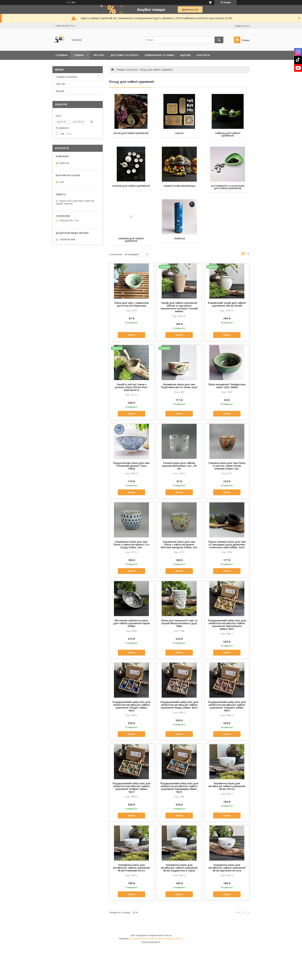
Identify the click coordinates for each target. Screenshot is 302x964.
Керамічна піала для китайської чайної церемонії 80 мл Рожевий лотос (131, 868)
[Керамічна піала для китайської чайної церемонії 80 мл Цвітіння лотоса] (227, 842)
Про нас (98, 55)
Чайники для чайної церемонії (131, 239)
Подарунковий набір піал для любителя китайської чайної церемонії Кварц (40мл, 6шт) (179, 705)
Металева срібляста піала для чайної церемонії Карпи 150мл (131, 623)
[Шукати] (219, 40)
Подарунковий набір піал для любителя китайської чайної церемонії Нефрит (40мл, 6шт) (131, 787)
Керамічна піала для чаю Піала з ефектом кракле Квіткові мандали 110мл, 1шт (179, 544)
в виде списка (248, 254)
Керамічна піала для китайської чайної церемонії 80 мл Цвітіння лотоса (226, 868)
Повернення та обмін (159, 55)
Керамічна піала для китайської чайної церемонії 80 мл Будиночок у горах (179, 868)
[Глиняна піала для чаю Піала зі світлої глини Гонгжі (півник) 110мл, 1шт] (227, 440)
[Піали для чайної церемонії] (131, 111)
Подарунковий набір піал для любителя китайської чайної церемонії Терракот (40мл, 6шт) (227, 706)
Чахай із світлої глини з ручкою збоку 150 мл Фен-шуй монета (131, 387)
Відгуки (185, 55)
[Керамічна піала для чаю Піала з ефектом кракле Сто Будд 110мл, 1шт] (131, 519)
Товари (79, 55)
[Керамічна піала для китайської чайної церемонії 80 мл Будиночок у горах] (179, 842)
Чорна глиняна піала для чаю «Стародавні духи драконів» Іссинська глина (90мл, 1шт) (227, 544)
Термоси (179, 238)
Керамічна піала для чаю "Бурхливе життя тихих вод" (179, 386)
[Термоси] (179, 216)
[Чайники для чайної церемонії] (131, 216)
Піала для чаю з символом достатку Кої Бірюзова (131, 304)
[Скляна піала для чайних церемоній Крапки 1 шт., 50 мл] (179, 440)
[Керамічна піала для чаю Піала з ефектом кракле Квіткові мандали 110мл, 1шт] (179, 519)
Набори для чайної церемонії (131, 186)
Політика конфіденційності (169, 938)
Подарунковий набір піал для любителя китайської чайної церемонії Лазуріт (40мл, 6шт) (131, 706)
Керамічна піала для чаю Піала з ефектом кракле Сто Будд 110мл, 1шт (131, 544)
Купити (131, 335)
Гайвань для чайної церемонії (227, 134)
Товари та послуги (126, 69)
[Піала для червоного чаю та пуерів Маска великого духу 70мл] (179, 598)
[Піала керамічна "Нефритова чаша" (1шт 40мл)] (227, 362)
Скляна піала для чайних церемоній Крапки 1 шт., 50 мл (179, 466)
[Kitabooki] (59, 46)
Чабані (179, 133)
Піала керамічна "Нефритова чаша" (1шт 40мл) (226, 386)
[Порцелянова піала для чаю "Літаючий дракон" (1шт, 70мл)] (131, 440)
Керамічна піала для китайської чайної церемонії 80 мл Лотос (226, 786)
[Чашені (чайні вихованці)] (179, 164)
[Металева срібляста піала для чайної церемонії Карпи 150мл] (131, 598)
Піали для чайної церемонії (131, 133)
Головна (61, 55)
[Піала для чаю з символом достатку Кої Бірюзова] (131, 280)
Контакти (203, 55)
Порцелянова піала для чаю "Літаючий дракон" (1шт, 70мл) (131, 466)
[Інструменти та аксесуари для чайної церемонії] (228, 164)
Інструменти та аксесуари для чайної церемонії (227, 187)
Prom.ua (167, 935)
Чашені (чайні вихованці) (179, 186)
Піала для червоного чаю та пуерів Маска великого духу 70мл (179, 623)
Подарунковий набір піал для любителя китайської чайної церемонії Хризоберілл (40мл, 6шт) (227, 624)
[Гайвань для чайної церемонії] (228, 111)
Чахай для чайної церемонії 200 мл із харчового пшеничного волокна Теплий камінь (179, 307)
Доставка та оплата (124, 55)
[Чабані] (179, 111)
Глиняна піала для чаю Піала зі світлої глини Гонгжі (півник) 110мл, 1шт (226, 466)
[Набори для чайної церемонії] (131, 164)
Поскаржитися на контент (142, 938)
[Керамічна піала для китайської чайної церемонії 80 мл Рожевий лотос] (131, 842)
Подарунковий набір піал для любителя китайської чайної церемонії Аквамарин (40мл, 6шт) (179, 787)
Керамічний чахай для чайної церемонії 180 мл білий (227, 304)
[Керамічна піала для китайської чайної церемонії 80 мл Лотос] (227, 761)
